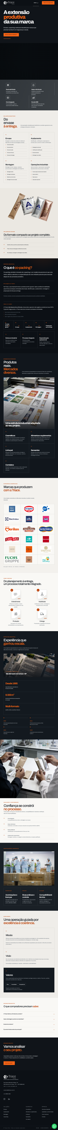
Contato (43, 1116)
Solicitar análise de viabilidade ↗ (11, 34)
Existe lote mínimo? (29, 1024)
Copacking (6, 1116)
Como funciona (45, 1114)
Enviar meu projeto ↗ (9, 1063)
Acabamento (6, 1111)
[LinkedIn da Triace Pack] (10, 1100)
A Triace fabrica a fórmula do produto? (29, 1014)
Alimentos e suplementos (31, 1111)
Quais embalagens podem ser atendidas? (29, 1019)
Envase (5, 1109)
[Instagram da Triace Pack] (5, 1100)
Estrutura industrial (46, 1109)
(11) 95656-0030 (7, 1093)
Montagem (6, 1114)
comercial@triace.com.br (9, 1090)
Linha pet (28, 1114)
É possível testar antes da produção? (29, 1030)
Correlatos (28, 1119)
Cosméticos (28, 1109)
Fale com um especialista (48, 2)
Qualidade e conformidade (47, 1111)
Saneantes (28, 1116)
